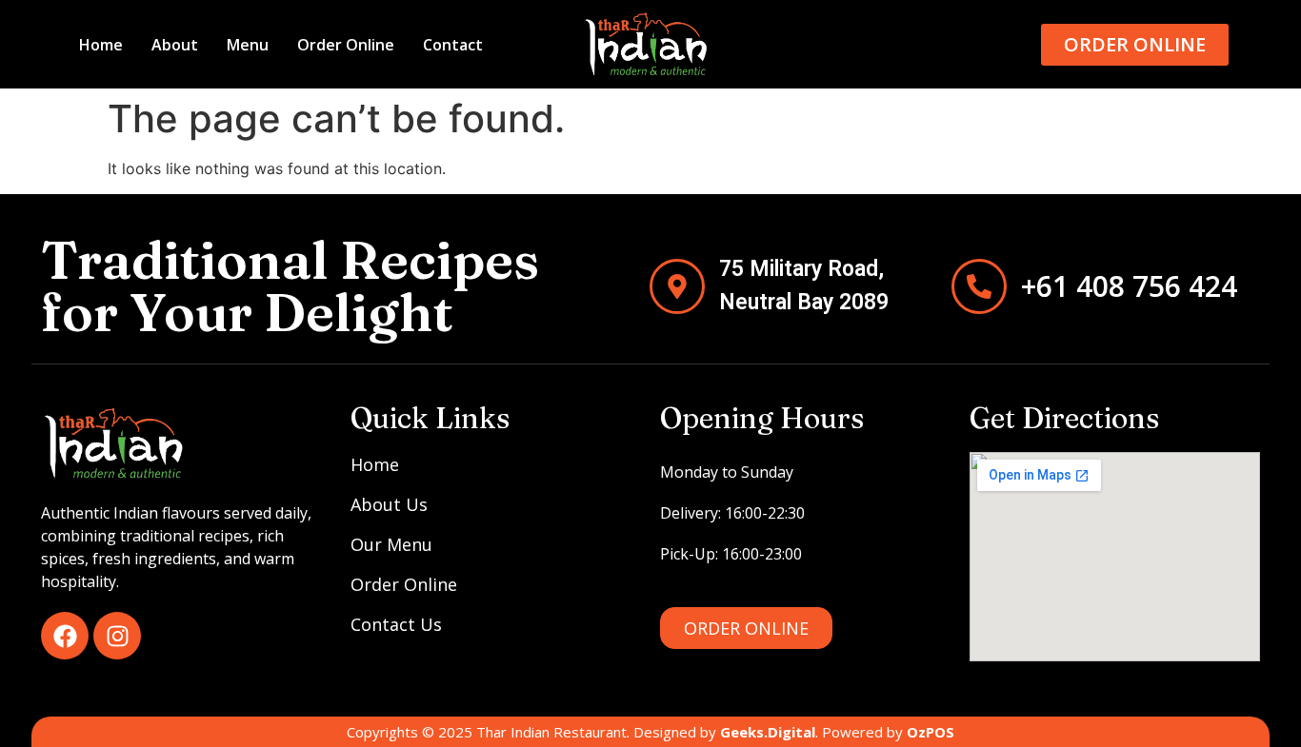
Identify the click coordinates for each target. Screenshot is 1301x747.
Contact (453, 44)
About (174, 44)
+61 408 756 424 (1129, 285)
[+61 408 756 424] (979, 286)
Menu (248, 44)
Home (101, 44)
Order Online (345, 44)
